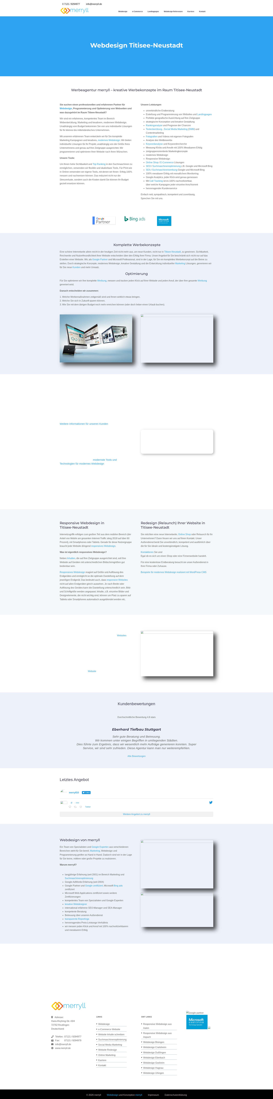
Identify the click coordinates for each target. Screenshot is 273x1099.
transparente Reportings (77, 919)
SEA (148, 170)
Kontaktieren (147, 552)
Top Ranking (99, 164)
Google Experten (100, 847)
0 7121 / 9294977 (71, 4)
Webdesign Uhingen (153, 1073)
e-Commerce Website (109, 1029)
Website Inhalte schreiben (111, 1034)
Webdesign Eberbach (154, 1057)
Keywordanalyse (154, 144)
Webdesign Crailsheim (154, 1047)
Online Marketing (106, 1055)
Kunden (76, 267)
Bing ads (118, 885)
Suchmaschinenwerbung (164, 170)
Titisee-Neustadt (172, 252)
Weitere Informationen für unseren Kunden (84, 423)
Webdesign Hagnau (153, 1068)
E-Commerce (167, 162)
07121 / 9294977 (72, 1036)
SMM (191, 129)
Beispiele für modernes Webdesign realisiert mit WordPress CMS (173, 572)
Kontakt (202, 12)
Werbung (101, 280)
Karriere (190, 12)
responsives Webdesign (103, 546)
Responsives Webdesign (72, 572)
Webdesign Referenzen (173, 12)
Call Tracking (156, 181)
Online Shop (152, 162)
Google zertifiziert (94, 885)
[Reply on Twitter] (70, 807)
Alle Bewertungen (137, 756)
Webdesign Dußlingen (154, 1052)
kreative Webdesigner (76, 904)
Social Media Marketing (176, 129)
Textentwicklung (154, 129)
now (77, 803)
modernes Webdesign (109, 140)
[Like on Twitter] (81, 807)
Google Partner (100, 259)
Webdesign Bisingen (153, 1042)
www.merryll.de (63, 1048)
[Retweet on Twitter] (76, 807)
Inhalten (71, 558)
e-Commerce (137, 12)
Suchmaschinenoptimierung (166, 166)
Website (92, 671)
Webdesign (122, 12)
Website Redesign (107, 1050)
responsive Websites (117, 580)
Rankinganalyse (154, 125)
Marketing (180, 263)
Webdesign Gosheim (153, 1063)
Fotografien (151, 136)
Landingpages (153, 12)
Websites (121, 635)
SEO (148, 166)
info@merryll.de (63, 1044)
